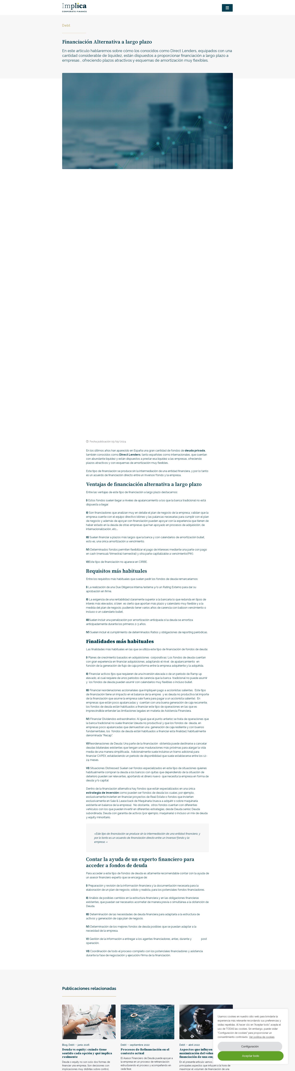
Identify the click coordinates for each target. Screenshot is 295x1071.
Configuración (250, 1046)
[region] (250, 1036)
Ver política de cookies (262, 1037)
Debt (66, 25)
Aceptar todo (250, 1056)
